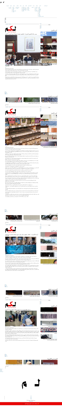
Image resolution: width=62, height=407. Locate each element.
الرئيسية (7, 5)
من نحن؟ (1, 368)
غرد (6, 91)
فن (25, 7)
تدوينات (23, 9)
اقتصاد (17, 5)
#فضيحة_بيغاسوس (41, 16)
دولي (9, 106)
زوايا (39, 13)
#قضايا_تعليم (14, 10)
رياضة (20, 5)
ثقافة (26, 5)
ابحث (49, 24)
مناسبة (36, 8)
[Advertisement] (22, 85)
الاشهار (1, 369)
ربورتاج (28, 8)
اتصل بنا (1, 370)
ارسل (6, 93)
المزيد (40, 5)
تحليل (10, 8)
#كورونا (40, 10)
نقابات (13, 11)
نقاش (25, 8)
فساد (39, 8)
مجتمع (14, 5)
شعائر (36, 9)
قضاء (13, 7)
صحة (13, 9)
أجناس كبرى (29, 5)
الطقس (40, 9)
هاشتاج (23, 10)
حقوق (33, 7)
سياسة (11, 5)
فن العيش (36, 10)
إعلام (39, 7)
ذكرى (39, 12)
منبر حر (23, 8)
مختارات (36, 7)
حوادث (13, 8)
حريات (33, 5)
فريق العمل (45, 5)
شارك (6, 92)
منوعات (37, 5)
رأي (23, 5)
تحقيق (28, 7)
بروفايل (28, 9)
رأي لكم (23, 7)
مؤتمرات (17, 8)
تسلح (39, 11)
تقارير (10, 7)
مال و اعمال (17, 7)
